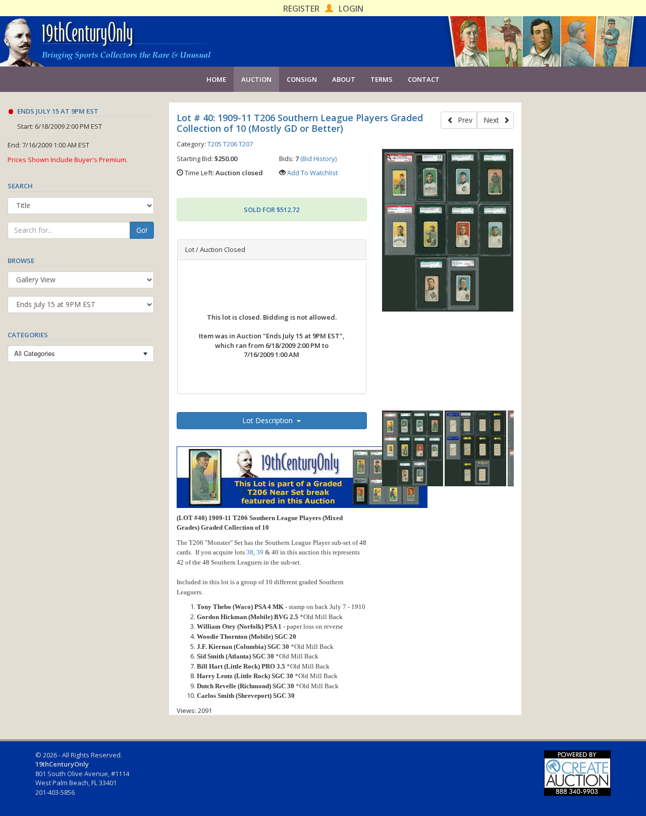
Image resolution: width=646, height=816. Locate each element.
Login (351, 8)
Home (216, 79)
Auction (256, 79)
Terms (381, 79)
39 (259, 552)
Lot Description (269, 420)
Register (301, 8)
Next (493, 120)
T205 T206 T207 (230, 143)
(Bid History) (318, 158)
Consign (302, 79)
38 (249, 552)
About (343, 79)
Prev (463, 120)
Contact (424, 79)
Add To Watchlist (312, 172)
